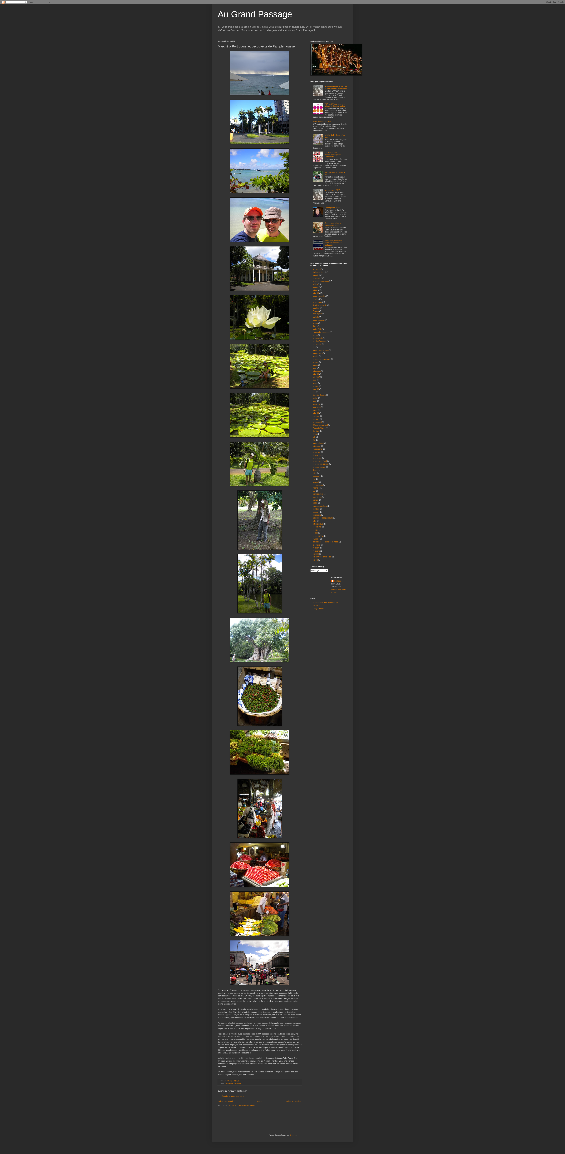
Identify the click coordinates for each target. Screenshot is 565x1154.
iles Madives (318, 485)
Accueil (259, 1101)
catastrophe (317, 449)
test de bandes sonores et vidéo (325, 542)
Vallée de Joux (318, 272)
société (315, 530)
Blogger (293, 1135)
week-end (317, 269)
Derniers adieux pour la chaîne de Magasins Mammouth (334, 155)
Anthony (337, 581)
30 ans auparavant (320, 425)
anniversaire (318, 353)
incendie (316, 488)
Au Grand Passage (255, 14)
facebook (316, 476)
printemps (317, 371)
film (314, 392)
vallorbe (316, 416)
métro (315, 503)
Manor (315, 323)
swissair (316, 539)
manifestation (318, 494)
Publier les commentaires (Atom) (242, 1105)
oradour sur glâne (320, 506)
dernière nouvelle (320, 305)
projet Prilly (317, 329)
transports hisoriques (321, 332)
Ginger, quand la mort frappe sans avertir (333, 224)
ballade (316, 317)
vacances (237, 1083)
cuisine (315, 386)
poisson (316, 512)
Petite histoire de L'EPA (322, 122)
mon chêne (317, 497)
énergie (316, 554)
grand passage (319, 320)
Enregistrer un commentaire (232, 1096)
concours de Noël (320, 461)
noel (314, 401)
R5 (314, 440)
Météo (315, 284)
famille (315, 299)
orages (315, 287)
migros (315, 362)
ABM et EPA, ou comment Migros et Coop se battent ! (335, 105)
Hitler (315, 434)
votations (316, 551)
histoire (316, 356)
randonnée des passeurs (323, 518)
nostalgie (316, 404)
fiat (314, 479)
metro (315, 398)
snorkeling (317, 527)
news (315, 368)
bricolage (316, 446)
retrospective (318, 524)
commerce (317, 458)
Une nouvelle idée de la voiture (325, 603)
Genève (316, 431)
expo (315, 473)
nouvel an (317, 407)
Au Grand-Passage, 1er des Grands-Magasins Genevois (336, 87)
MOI (314, 437)
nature (315, 365)
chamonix (316, 455)
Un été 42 (316, 606)
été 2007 (316, 377)
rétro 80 (316, 293)
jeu (314, 491)
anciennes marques (321, 350)
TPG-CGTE (317, 314)
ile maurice (229, 1083)
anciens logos (318, 443)
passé (315, 410)
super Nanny (318, 536)
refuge (315, 290)
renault (315, 275)
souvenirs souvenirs (321, 281)
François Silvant (319, 428)
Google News (318, 609)
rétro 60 (316, 374)
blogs (315, 383)
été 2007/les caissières (322, 557)
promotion (317, 515)
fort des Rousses (319, 341)
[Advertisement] (235, 1115)
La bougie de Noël (332, 208)
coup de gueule (319, 467)
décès (315, 470)
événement (317, 422)
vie (314, 347)
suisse (315, 533)
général (316, 482)
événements (318, 338)
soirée (315, 335)
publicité (316, 308)
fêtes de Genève (319, 395)
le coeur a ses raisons (321, 359)
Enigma (316, 311)
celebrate (316, 452)
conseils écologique (321, 464)
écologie (316, 419)
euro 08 (316, 389)
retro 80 (316, 413)
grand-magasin (319, 296)
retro (314, 521)
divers (315, 326)
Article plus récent (225, 1101)
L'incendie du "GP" (332, 190)
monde (315, 500)
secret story (317, 302)
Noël (314, 380)
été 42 (315, 560)
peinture (316, 509)
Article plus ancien (293, 1101)
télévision (316, 545)
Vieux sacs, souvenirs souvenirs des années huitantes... (333, 243)
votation (316, 548)
